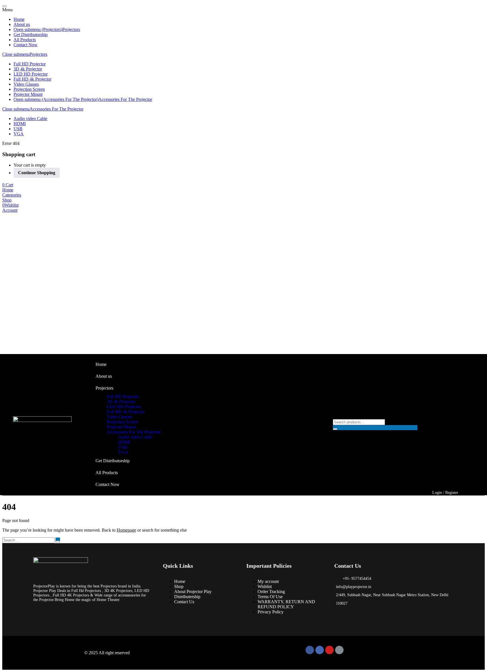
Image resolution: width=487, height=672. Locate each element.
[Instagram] (319, 650)
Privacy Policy (271, 611)
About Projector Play (193, 591)
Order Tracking (271, 591)
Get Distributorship (31, 34)
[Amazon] (339, 650)
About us (22, 24)
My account (268, 581)
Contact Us (184, 601)
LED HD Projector (31, 74)
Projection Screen (29, 89)
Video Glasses (26, 84)
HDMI (20, 123)
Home (19, 19)
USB (18, 128)
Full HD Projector (30, 63)
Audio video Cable (30, 118)
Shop (178, 586)
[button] (7, 184)
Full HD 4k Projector (32, 79)
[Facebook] (310, 650)
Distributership (187, 596)
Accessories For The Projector (125, 99)
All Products (25, 39)
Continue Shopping (36, 172)
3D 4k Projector (28, 69)
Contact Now (25, 44)
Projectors (71, 29)
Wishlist (265, 586)
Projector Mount (28, 94)
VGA (19, 133)
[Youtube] (329, 650)
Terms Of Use (270, 596)
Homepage (126, 530)
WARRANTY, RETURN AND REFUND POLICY (286, 604)
